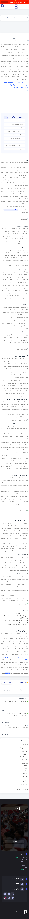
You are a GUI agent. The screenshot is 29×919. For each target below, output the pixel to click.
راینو (26, 768)
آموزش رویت (24, 754)
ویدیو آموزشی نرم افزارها (22, 789)
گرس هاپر (25, 773)
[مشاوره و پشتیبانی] (22, 879)
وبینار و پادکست (23, 784)
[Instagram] (12, 894)
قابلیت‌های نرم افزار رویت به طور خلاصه (14, 145)
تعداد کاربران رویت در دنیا (17, 124)
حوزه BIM (25, 782)
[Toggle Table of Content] (6, 117)
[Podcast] (9, 894)
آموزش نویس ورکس (22, 759)
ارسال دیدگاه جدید (7, 682)
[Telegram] (12, 898)
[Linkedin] (9, 898)
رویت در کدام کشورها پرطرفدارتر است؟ (14, 131)
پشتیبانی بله (16, 883)
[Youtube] (5, 894)
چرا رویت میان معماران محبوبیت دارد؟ (15, 142)
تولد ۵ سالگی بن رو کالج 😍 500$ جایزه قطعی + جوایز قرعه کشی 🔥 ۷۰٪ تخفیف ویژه (17, 2)
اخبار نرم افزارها (24, 763)
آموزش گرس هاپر (23, 757)
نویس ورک (25, 776)
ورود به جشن (5, 1)
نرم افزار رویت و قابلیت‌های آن (11, 210)
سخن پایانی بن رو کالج (18, 149)
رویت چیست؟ (20, 121)
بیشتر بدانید (25, 780)
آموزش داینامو (24, 749)
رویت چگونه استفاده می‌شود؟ (16, 138)
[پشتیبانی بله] (22, 884)
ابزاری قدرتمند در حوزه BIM (17, 135)
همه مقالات (24, 35)
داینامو (25, 765)
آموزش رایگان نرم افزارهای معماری (20, 747)
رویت (26, 771)
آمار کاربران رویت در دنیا (18, 128)
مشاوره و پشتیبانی (15, 878)
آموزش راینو (24, 751)
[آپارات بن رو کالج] (5, 898)
